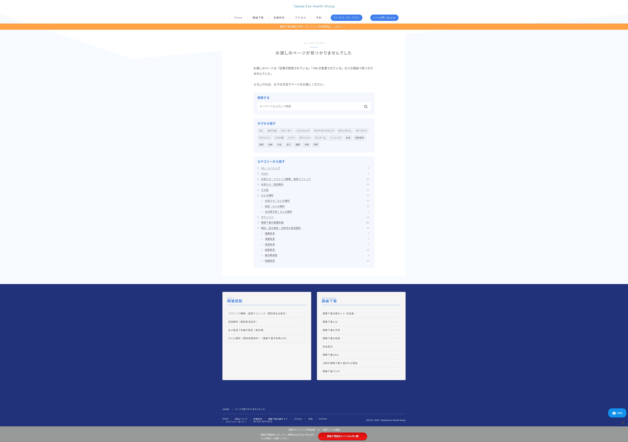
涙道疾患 (317, 244)
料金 (280, 145)
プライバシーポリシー (236, 422)
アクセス (300, 17)
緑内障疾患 (317, 255)
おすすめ (272, 131)
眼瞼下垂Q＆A (331, 355)
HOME (226, 409)
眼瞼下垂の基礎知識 (315, 222)
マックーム (320, 138)
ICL (261, 131)
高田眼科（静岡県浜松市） (243, 322)
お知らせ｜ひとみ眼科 (317, 200)
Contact (323, 419)
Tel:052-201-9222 (346, 17)
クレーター (286, 131)
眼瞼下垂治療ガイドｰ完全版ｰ (339, 313)
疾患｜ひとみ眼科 (317, 206)
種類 (298, 145)
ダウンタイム (344, 131)
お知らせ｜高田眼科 (315, 184)
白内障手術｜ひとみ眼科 (317, 211)
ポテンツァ (304, 138)
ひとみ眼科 (315, 195)
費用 (316, 145)
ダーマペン (361, 131)
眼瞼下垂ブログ (331, 371)
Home (239, 17)
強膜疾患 (317, 233)
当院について (241, 419)
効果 (270, 145)
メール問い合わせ (384, 17)
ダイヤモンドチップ (324, 131)
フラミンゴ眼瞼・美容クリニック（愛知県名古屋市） (258, 313)
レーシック (336, 138)
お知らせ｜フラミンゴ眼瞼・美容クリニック (315, 179)
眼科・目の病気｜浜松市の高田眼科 (315, 228)
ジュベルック (303, 131)
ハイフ (291, 138)
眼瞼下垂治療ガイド (278, 419)
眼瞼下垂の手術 (331, 330)
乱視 (348, 138)
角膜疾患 (317, 260)
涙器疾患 (317, 238)
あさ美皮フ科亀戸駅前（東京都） (247, 330)
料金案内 (328, 346)
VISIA (315, 173)
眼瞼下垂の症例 (331, 338)
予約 (319, 17)
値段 (261, 145)
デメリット (264, 138)
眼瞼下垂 (258, 17)
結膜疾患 (317, 249)
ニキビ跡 (279, 138)
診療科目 (279, 17)
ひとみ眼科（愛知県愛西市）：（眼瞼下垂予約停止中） (258, 338)
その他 (315, 190)
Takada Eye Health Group (314, 6)
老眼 (307, 145)
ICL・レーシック (315, 168)
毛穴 (289, 145)
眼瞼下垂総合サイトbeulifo (341, 436)
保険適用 (359, 138)
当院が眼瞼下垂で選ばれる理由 (340, 363)
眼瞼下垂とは (330, 322)
